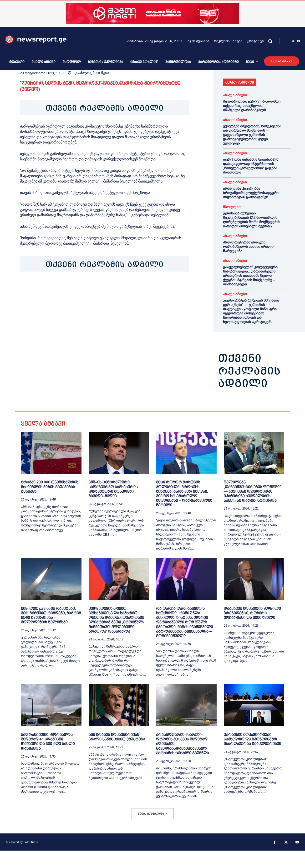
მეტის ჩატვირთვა (151, 813)
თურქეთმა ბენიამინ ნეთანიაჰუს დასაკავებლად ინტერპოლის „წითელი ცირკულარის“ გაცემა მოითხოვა (250, 166)
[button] (270, 41)
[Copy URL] (90, 286)
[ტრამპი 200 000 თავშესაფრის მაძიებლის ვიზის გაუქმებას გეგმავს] (51, 453)
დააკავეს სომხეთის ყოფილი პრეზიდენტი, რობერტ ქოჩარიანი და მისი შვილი (252, 612)
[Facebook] (287, 41)
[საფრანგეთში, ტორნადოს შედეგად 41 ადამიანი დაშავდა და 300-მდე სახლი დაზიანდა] (51, 705)
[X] (293, 41)
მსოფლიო (232, 207)
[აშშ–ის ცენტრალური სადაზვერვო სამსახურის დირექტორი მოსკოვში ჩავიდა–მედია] (119, 453)
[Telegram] (68, 286)
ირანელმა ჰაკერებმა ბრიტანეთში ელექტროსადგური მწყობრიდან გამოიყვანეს (251, 192)
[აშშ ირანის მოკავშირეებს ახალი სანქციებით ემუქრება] (119, 705)
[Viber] (79, 286)
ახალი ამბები (235, 95)
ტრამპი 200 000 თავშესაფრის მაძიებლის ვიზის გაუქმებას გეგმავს (49, 486)
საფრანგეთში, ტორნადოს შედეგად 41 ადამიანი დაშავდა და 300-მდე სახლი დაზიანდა (48, 741)
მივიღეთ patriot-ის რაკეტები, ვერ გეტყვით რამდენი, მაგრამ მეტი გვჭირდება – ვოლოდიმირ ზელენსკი (51, 615)
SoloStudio (31, 842)
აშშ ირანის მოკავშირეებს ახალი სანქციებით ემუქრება (117, 737)
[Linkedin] (57, 286)
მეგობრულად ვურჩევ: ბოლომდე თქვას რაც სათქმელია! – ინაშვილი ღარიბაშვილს (251, 105)
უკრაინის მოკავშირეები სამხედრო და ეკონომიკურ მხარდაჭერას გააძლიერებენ (252, 739)
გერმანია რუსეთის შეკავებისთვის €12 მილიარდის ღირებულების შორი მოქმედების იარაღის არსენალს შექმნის (251, 219)
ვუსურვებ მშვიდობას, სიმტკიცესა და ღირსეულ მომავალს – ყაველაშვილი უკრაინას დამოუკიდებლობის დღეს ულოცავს (252, 135)
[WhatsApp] (46, 286)
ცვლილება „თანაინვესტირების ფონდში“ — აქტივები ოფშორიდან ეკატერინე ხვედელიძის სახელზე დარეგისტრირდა (252, 491)
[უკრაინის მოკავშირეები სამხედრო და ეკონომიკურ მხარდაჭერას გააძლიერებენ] (254, 705)
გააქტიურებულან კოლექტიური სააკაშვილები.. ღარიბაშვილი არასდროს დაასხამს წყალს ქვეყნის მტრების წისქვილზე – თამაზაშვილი (250, 276)
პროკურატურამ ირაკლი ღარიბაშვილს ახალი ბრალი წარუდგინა (248, 246)
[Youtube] (298, 41)
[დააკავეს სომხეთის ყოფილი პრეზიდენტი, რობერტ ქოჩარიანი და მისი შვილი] (254, 579)
